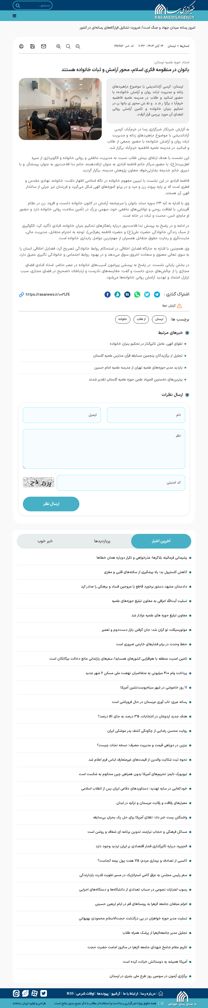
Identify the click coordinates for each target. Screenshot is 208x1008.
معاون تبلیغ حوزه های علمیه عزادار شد (159, 615)
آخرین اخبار (161, 541)
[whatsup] (136, 294)
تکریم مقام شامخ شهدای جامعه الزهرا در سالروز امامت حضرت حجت (137, 947)
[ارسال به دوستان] (43, 46)
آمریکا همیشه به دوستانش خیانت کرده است (155, 961)
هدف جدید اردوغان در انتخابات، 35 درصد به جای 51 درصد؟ (142, 716)
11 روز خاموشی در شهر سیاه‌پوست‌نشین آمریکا (153, 687)
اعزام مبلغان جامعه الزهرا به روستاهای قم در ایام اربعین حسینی (141, 904)
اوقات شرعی (85, 993)
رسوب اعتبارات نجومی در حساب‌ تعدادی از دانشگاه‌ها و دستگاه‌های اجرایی (133, 889)
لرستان (172, 46)
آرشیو (115, 993)
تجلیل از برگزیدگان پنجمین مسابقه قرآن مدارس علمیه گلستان (138, 355)
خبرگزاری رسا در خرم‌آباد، (143, 129)
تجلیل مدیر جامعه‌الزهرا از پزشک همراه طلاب (155, 933)
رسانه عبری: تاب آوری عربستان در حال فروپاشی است (149, 702)
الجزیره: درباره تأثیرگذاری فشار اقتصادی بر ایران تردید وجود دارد (141, 846)
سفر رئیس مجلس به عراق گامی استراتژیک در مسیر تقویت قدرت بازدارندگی (133, 875)
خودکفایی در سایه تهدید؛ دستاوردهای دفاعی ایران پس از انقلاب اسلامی (134, 788)
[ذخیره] (32, 46)
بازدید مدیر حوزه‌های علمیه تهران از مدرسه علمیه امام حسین (138, 367)
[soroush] (116, 294)
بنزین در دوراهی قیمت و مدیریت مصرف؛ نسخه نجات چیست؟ (142, 745)
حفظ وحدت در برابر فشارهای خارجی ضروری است (151, 644)
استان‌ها (184, 46)
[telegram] (156, 294)
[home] (183, 999)
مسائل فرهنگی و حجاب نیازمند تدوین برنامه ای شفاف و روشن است (137, 832)
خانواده (122, 319)
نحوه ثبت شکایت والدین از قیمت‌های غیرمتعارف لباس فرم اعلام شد (138, 759)
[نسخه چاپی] (21, 46)
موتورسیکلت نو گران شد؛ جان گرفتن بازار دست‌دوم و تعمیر (144, 630)
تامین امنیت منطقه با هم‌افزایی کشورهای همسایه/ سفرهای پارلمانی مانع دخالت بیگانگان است (118, 658)
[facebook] (108, 294)
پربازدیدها (102, 541)
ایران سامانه (20, 1003)
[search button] (18, 5)
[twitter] (146, 294)
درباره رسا (148, 993)
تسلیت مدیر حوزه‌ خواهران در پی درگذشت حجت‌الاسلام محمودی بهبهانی (133, 918)
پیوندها (103, 993)
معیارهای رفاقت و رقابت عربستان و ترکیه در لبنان (151, 803)
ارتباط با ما (130, 993)
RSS (70, 993)
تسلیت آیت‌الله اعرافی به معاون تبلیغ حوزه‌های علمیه (149, 601)
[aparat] (34, 993)
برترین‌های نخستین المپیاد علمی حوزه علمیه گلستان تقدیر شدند (136, 379)
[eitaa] (16, 993)
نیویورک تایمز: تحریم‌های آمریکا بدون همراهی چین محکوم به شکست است (133, 774)
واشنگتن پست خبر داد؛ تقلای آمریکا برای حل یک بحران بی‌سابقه (140, 817)
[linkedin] (126, 294)
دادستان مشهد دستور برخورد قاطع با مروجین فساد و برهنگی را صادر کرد (134, 586)
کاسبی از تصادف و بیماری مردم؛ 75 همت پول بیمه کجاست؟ (142, 860)
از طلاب (141, 319)
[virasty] (25, 993)
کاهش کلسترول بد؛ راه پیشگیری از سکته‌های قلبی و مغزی (145, 572)
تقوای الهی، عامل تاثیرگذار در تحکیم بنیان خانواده (146, 344)
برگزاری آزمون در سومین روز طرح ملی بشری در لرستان (148, 976)
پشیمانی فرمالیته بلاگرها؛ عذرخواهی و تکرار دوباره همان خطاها (142, 557)
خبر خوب (45, 541)
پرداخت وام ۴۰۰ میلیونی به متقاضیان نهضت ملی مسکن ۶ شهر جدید (136, 673)
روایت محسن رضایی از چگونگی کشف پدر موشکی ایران (147, 731)
